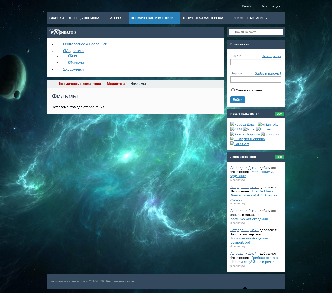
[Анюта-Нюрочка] (245, 134)
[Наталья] (264, 129)
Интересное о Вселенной (85, 44)
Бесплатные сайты (120, 281)
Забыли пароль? (268, 73)
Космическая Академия (249, 219)
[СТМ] (236, 129)
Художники (73, 69)
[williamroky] (268, 124)
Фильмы (76, 62)
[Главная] (51, 84)
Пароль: (236, 73)
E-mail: (235, 56)
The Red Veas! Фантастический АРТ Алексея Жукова (254, 195)
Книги (73, 56)
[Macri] (249, 129)
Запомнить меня (249, 90)
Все (279, 113)
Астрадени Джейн (244, 168)
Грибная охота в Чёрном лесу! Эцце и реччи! (254, 260)
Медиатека (73, 51)
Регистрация (271, 56)
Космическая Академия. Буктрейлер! (249, 240)
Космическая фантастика (68, 281)
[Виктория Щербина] (247, 139)
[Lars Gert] (239, 143)
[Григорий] (270, 134)
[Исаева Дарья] (243, 124)
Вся (279, 157)
